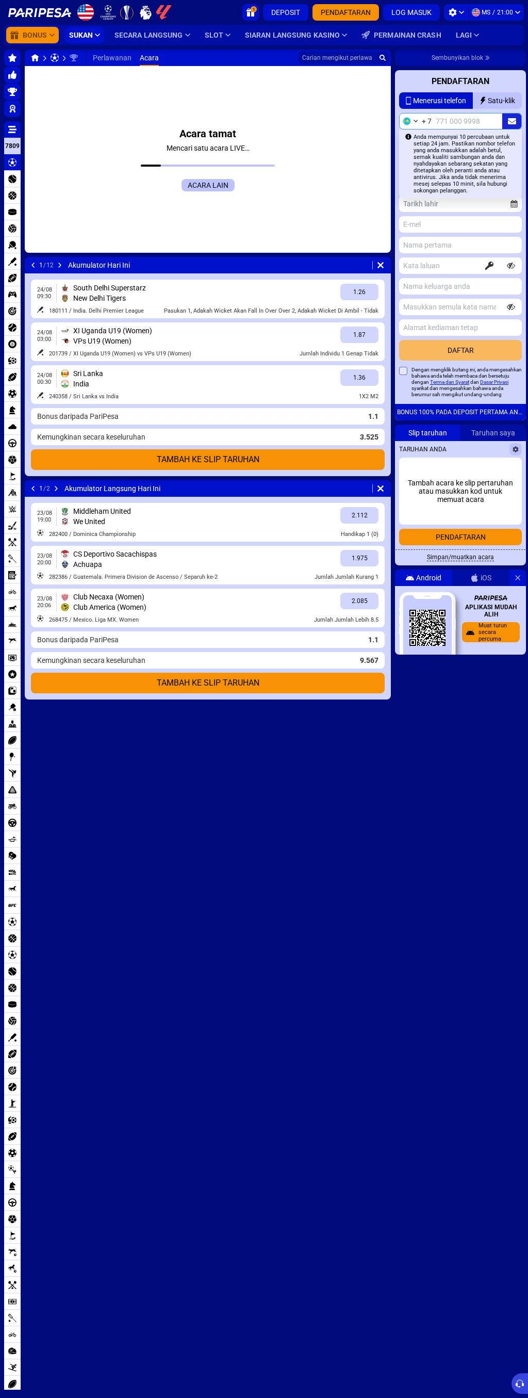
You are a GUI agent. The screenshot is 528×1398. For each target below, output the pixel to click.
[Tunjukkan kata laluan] (511, 265)
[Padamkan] (380, 265)
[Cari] (382, 58)
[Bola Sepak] (54, 58)
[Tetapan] (456, 12)
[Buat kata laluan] (489, 265)
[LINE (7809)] (35, 58)
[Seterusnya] (60, 265)
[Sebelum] (33, 265)
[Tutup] (517, 578)
